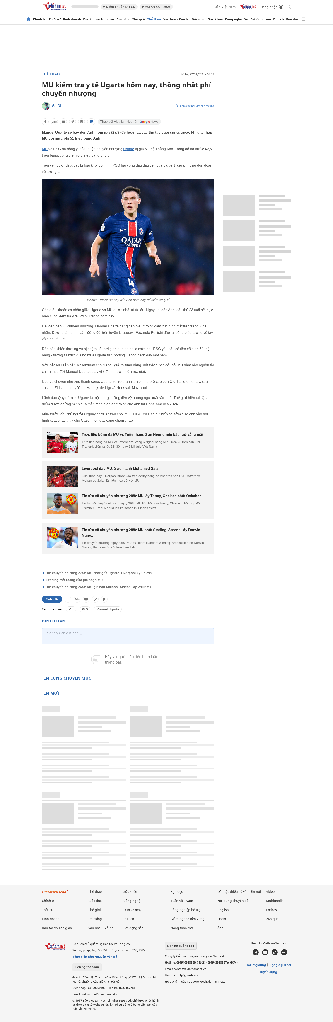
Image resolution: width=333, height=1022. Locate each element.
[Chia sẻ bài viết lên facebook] (45, 121)
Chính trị (39, 19)
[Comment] (91, 121)
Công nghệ (233, 19)
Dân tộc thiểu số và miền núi (239, 891)
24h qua (272, 919)
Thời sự (55, 19)
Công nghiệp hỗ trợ (185, 910)
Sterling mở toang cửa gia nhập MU (74, 580)
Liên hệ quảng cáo (180, 946)
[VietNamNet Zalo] (284, 954)
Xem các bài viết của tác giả (197, 106)
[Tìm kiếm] (288, 6)
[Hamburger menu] (303, 19)
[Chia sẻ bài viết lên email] (63, 121)
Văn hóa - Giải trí (176, 19)
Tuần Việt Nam (224, 7)
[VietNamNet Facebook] (256, 954)
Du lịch (278, 19)
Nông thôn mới (182, 928)
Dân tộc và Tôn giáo (98, 19)
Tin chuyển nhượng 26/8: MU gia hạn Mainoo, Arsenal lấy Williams (98, 587)
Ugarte (128, 149)
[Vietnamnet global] (248, 8)
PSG (85, 609)
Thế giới (138, 19)
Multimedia (275, 900)
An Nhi (58, 105)
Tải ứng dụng (256, 965)
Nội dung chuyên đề (233, 900)
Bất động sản (260, 19)
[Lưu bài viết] (81, 121)
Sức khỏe (215, 19)
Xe (246, 19)
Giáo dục (123, 19)
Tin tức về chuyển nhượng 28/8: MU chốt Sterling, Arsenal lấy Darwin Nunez (141, 532)
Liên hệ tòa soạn (87, 967)
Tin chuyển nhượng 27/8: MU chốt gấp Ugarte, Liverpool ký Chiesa (99, 573)
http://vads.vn (187, 975)
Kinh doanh (72, 19)
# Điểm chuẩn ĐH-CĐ (119, 7)
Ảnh (220, 928)
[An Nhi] (46, 106)
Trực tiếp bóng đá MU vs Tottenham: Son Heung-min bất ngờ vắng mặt (142, 434)
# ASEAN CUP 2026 (156, 7)
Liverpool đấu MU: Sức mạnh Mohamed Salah (121, 468)
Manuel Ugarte (107, 609)
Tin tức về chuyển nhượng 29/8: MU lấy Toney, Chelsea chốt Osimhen (142, 496)
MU (45, 149)
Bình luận (52, 599)
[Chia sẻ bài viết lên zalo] (54, 121)
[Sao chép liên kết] (72, 121)
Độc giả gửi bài (280, 965)
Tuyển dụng (268, 972)
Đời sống (199, 19)
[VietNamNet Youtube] (265, 954)
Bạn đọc (292, 19)
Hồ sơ (221, 919)
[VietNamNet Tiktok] (275, 954)
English (223, 910)
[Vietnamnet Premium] (55, 893)
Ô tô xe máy (132, 910)
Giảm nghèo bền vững (188, 919)
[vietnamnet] (55, 11)
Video (270, 891)
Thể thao (154, 19)
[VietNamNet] (29, 19)
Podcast (272, 910)
